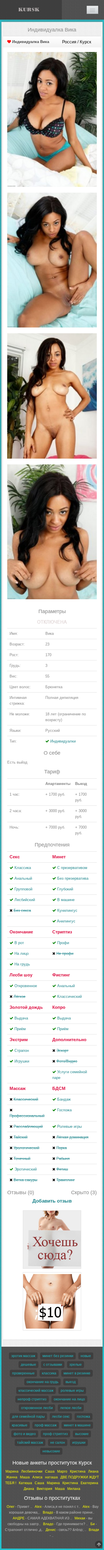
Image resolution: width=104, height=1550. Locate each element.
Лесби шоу (21, 974)
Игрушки (21, 1061)
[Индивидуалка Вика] (52, 119)
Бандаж (64, 1099)
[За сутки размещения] (52, 1273)
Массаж (18, 1088)
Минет (59, 856)
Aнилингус (66, 921)
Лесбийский (24, 900)
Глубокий (65, 889)
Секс (15, 856)
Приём (20, 1029)
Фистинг (61, 974)
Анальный (23, 878)
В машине (66, 900)
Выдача (21, 1018)
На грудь (22, 964)
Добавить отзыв (52, 1201)
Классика (22, 868)
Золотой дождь (26, 1007)
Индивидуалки (63, 741)
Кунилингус (67, 910)
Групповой (23, 889)
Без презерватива (72, 878)
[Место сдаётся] (52, 1211)
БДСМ (59, 1088)
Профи (63, 943)
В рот (19, 943)
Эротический (25, 1169)
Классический (69, 996)
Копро (58, 1007)
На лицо (21, 953)
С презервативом (72, 868)
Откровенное (25, 986)
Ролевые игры (69, 1126)
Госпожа (64, 1110)
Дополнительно (69, 1039)
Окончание (21, 931)
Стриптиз (62, 931)
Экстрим (19, 1039)
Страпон (21, 1050)
